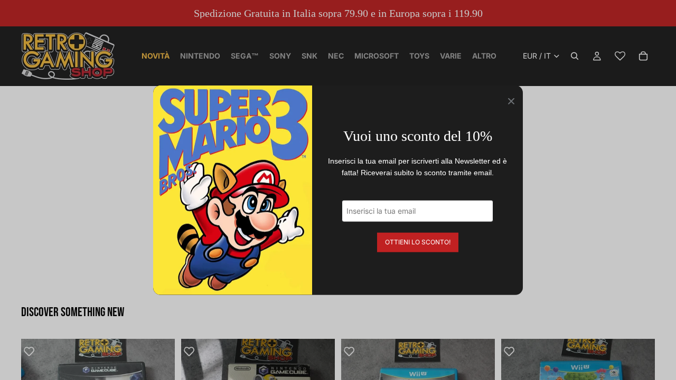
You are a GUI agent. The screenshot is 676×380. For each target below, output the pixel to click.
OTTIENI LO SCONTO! (417, 241)
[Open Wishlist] (620, 56)
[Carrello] (643, 56)
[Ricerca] (574, 56)
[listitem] (484, 56)
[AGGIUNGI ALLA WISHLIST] (34, 352)
